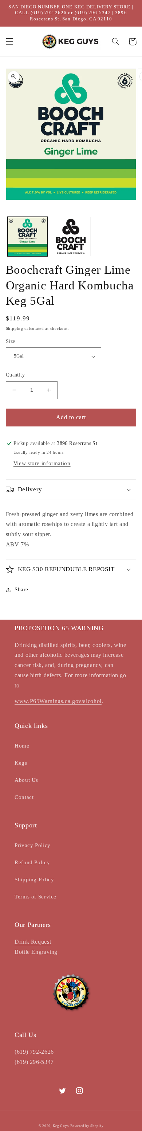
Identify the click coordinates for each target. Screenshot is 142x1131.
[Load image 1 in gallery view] (27, 237)
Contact (24, 797)
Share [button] (21, 589)
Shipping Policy (34, 879)
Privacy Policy (33, 845)
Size (10, 341)
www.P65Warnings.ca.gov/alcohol (58, 701)
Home (22, 746)
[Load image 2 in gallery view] (71, 237)
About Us (26, 780)
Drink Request (33, 942)
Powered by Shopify (86, 1126)
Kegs (21, 763)
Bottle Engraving (36, 952)
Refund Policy (32, 862)
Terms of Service (35, 897)
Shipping (14, 329)
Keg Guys (61, 1126)
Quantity (15, 375)
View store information (42, 463)
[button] (9, 41)
